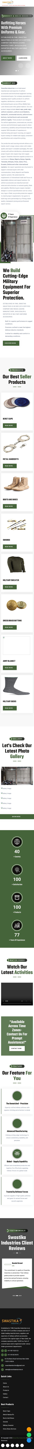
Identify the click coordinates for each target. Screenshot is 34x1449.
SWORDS (6, 540)
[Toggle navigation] (32, 3)
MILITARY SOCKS (9, 701)
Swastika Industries (19, 1438)
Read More (9, 425)
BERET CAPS (8, 419)
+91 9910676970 (12, 1355)
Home (5, 1383)
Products (6, 1390)
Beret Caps (6, 1411)
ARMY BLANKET (9, 661)
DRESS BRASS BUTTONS (12, 621)
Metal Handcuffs (8, 1414)
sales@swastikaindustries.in (14, 1369)
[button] (16, 71)
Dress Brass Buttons (9, 1429)
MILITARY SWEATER (11, 580)
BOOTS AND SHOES (10, 500)
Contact (5, 1397)
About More (7, 58)
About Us (6, 1387)
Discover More (10, 343)
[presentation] (20, 65)
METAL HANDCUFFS (10, 459)
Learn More (23, 58)
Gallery (5, 1394)
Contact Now (16, 1048)
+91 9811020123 (12, 1351)
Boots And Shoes (8, 1418)
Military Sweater (8, 1425)
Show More (16, 816)
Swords (5, 1422)
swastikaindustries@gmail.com (15, 1365)
